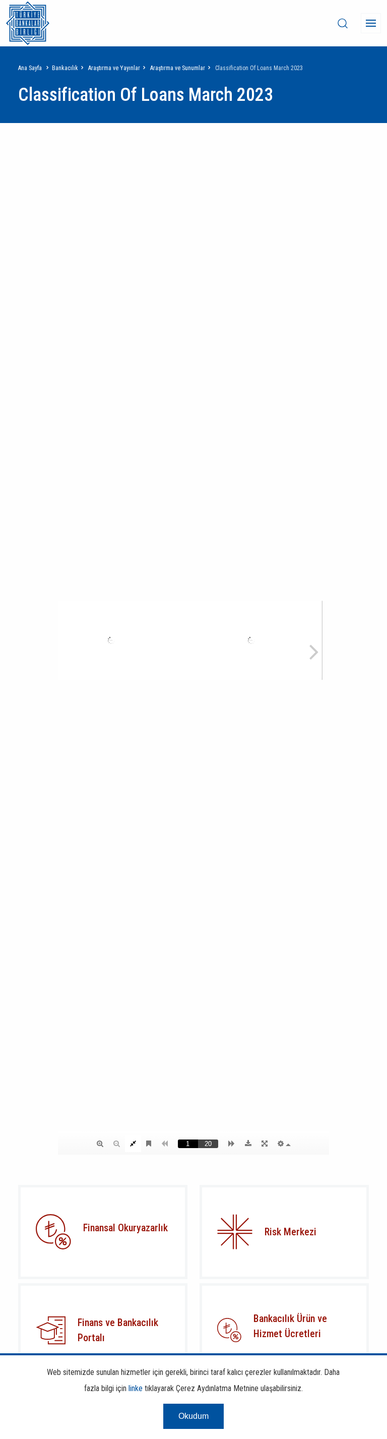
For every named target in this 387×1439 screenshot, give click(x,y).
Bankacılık (65, 68)
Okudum (193, 1416)
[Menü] (371, 23)
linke (135, 1388)
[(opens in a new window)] (234, 1231)
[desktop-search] (343, 23)
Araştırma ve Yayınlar (114, 68)
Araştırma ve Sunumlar (177, 68)
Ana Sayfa (30, 68)
